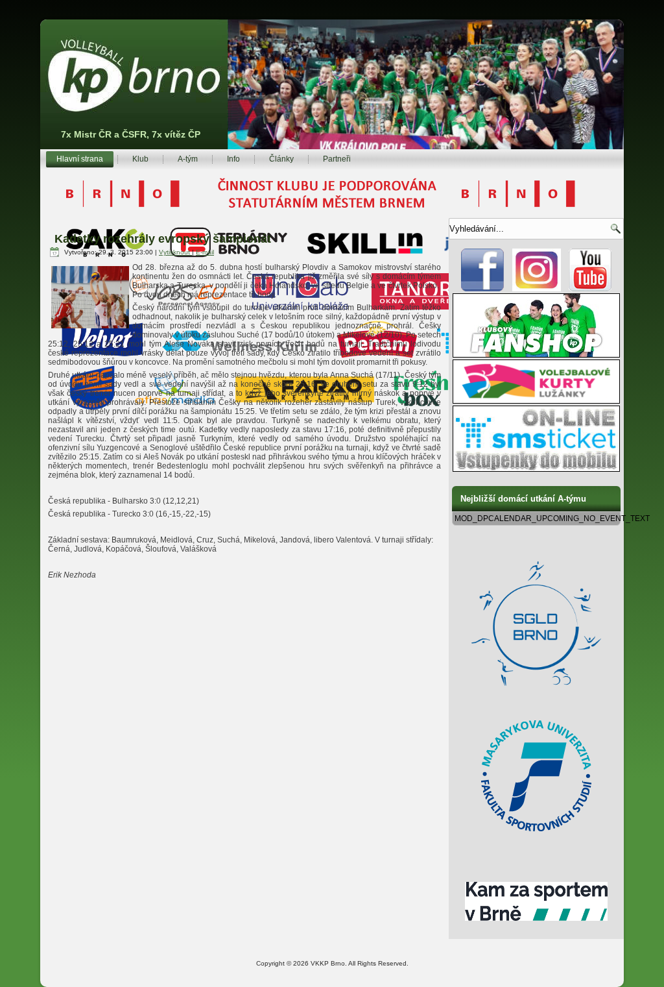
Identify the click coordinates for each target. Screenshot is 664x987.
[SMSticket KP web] (536, 469)
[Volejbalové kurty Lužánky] (536, 401)
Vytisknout (175, 252)
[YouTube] (590, 288)
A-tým (188, 159)
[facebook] (482, 288)
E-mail (205, 252)
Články (281, 159)
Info (233, 159)
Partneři (337, 159)
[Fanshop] (536, 354)
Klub (140, 159)
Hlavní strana (79, 159)
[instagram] (536, 288)
